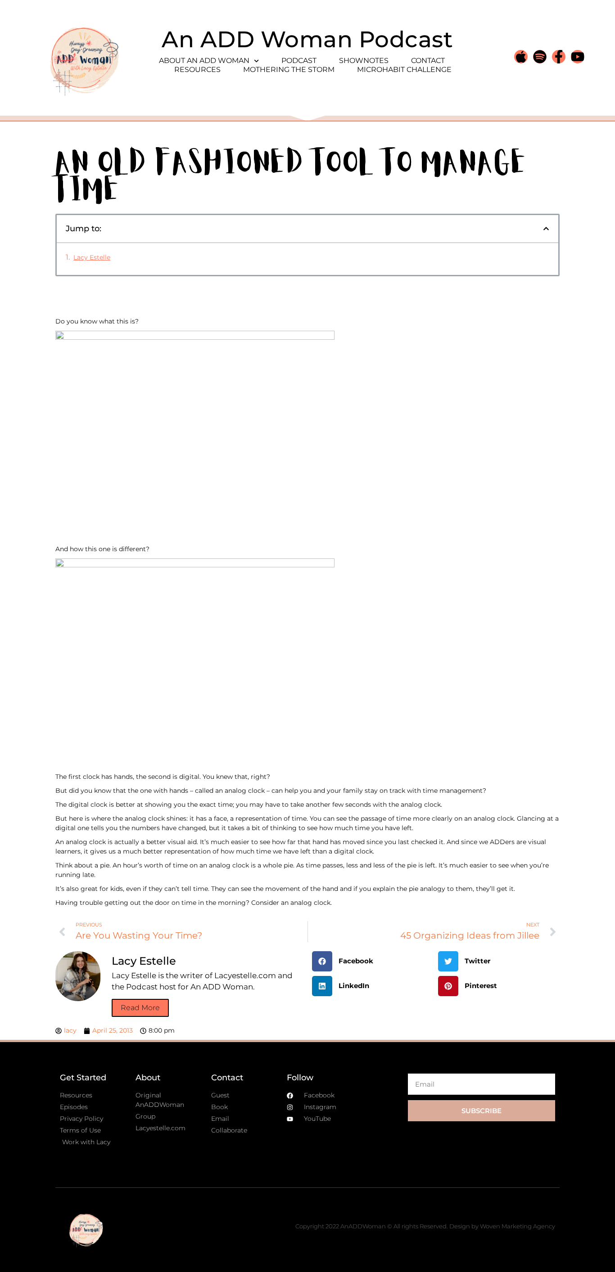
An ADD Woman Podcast (307, 39)
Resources (197, 69)
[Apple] (521, 56)
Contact (428, 60)
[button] (546, 228)
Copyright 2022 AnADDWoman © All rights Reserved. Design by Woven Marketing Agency (425, 1226)
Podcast (299, 60)
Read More (140, 1007)
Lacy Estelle (91, 257)
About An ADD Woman (204, 60)
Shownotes (364, 60)
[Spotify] (540, 56)
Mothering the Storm (289, 69)
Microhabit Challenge (404, 69)
